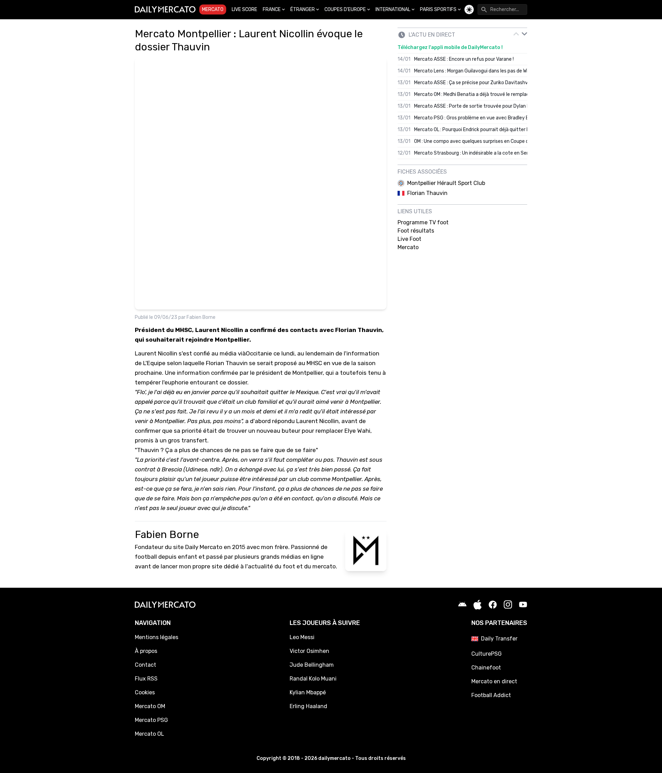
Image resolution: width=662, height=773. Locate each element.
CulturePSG (486, 653)
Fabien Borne (201, 317)
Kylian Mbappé (308, 692)
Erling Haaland (308, 706)
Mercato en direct (494, 681)
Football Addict (491, 695)
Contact (145, 665)
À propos (146, 651)
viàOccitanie (255, 353)
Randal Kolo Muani (313, 678)
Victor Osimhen (309, 651)
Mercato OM (150, 706)
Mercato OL (149, 734)
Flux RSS (146, 678)
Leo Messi (302, 637)
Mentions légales (156, 637)
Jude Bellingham (312, 665)
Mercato (212, 9)
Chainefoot (486, 667)
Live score (244, 9)
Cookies (145, 692)
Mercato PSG (151, 720)
